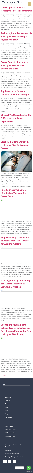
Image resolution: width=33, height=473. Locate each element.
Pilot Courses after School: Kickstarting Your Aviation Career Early (14, 193)
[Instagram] (5, 461)
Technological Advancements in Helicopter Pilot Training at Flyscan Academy (16, 36)
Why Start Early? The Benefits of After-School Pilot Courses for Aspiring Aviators (16, 240)
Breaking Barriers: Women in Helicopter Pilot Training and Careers (15, 145)
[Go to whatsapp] (29, 468)
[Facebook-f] (9, 461)
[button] (29, 4)
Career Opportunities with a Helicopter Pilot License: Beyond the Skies (14, 65)
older (3, 375)
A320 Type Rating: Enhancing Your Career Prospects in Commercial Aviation (15, 283)
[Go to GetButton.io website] (29, 471)
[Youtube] (14, 461)
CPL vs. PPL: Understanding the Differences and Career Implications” (16, 118)
